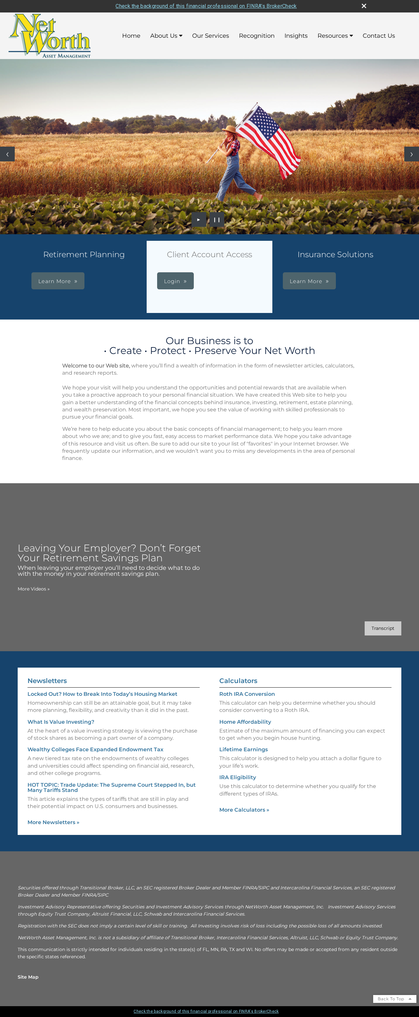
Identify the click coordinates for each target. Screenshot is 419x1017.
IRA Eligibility (237, 777)
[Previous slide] (7, 154)
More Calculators (244, 810)
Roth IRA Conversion (247, 694)
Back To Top (392, 998)
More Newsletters (53, 822)
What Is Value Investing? (60, 722)
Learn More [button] (54, 281)
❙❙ (217, 219)
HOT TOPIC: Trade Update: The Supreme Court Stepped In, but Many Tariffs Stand (111, 787)
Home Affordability (245, 722)
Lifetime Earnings (243, 749)
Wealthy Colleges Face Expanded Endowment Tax (95, 749)
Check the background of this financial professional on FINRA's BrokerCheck (206, 6)
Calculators (238, 681)
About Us (163, 35)
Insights (296, 35)
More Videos (34, 589)
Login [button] (172, 281)
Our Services (210, 35)
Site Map (28, 977)
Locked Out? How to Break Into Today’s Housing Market (102, 694)
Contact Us (379, 35)
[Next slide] (411, 154)
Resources (333, 35)
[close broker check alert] (364, 6)
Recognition (257, 35)
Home (131, 35)
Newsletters (47, 681)
